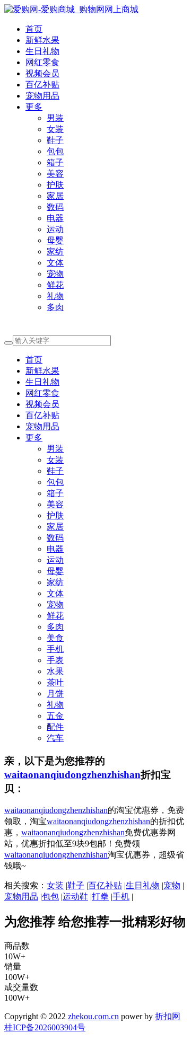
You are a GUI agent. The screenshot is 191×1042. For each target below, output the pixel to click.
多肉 (55, 307)
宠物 (55, 273)
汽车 (55, 738)
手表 (55, 660)
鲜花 (55, 284)
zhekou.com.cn (93, 1016)
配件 (55, 726)
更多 (33, 106)
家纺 (55, 251)
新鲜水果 (42, 40)
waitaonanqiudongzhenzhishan (72, 774)
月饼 (55, 693)
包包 (55, 151)
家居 (55, 195)
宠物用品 (42, 95)
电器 (55, 218)
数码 (55, 206)
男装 (55, 117)
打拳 (100, 896)
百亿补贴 (42, 84)
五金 (55, 715)
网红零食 (42, 62)
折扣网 (167, 1016)
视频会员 (42, 73)
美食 (55, 637)
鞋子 (55, 140)
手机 (55, 649)
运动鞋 (75, 896)
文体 (55, 262)
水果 (55, 671)
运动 (55, 229)
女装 (55, 129)
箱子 (55, 162)
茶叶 (55, 682)
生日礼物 (42, 51)
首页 (33, 28)
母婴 (55, 240)
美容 (55, 173)
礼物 (55, 296)
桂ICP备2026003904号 (44, 1027)
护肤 (55, 184)
